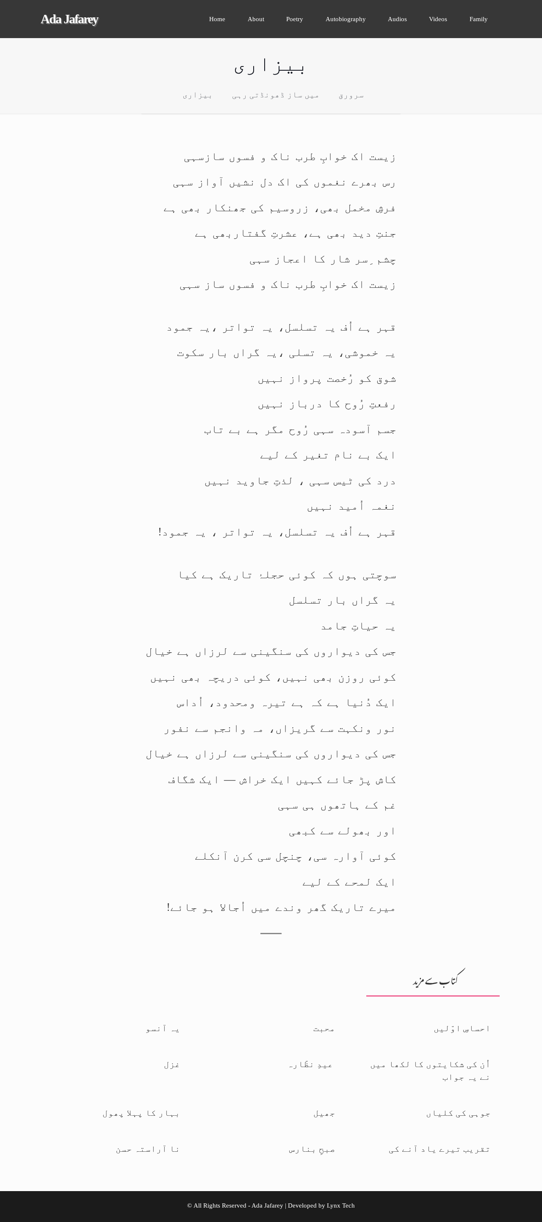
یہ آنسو (162, 1028)
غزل (172, 1064)
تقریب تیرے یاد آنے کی (440, 1149)
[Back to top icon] (507, 1208)
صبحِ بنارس (312, 1149)
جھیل (324, 1113)
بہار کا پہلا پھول (141, 1113)
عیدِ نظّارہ (311, 1064)
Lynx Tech (341, 1205)
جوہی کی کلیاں (458, 1113)
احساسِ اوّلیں (462, 1028)
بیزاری (198, 94)
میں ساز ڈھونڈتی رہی (276, 94)
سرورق (351, 94)
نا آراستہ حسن (148, 1149)
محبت (324, 1028)
